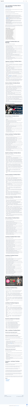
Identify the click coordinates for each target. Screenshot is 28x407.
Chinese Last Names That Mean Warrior (10, 33)
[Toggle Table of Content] (14, 28)
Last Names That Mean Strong (9, 36)
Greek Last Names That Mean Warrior (9, 30)
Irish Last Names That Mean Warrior (9, 34)
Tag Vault (2, 1)
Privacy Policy (17, 405)
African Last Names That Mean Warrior (9, 31)
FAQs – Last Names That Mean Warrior (10, 38)
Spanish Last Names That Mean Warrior (10, 32)
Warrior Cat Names (8, 379)
